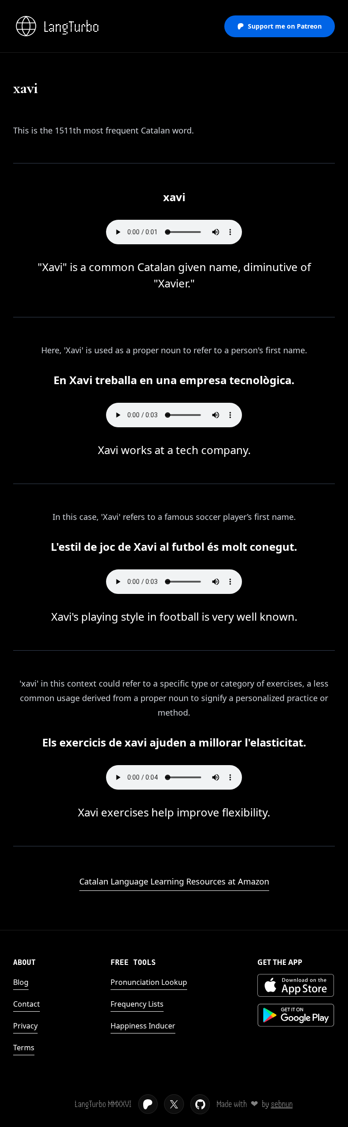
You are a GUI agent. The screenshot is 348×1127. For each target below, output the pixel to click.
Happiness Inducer (143, 1026)
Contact (26, 1004)
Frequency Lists (137, 1004)
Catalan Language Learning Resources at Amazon (174, 881)
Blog (21, 982)
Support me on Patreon (285, 26)
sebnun (282, 1104)
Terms (23, 1048)
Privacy (25, 1026)
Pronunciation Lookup (149, 982)
